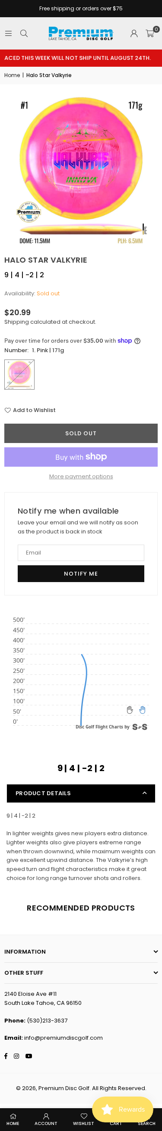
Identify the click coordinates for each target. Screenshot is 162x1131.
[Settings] (134, 33)
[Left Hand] (130, 710)
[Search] (24, 33)
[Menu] (8, 33)
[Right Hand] (142, 710)
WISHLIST (83, 1123)
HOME (12, 1123)
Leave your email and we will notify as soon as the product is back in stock (78, 527)
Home (12, 75)
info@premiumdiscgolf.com (63, 1038)
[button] (150, 33)
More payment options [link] (81, 476)
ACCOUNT (46, 1123)
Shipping (16, 322)
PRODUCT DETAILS (43, 793)
